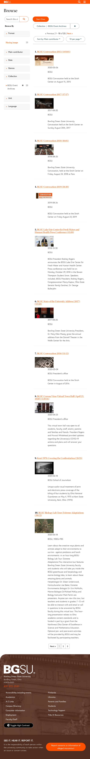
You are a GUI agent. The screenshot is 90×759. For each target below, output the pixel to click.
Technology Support (56, 710)
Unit (10, 98)
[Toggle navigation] (84, 2)
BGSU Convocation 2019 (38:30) (53, 186)
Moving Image (12, 42)
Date (10, 60)
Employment (11, 714)
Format (11, 33)
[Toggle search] (79, 2)
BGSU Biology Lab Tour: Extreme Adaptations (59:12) (59, 514)
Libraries (52, 697)
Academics (10, 697)
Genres (11, 68)
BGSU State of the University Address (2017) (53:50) (57, 302)
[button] (40, 2)
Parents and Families (57, 701)
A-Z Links (10, 701)
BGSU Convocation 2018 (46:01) (53, 140)
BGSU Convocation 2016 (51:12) (53, 353)
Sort (47, 39)
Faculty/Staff (11, 719)
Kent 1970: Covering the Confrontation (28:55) (59, 458)
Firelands (52, 692)
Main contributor (15, 52)
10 (75, 39)
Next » (70, 33)
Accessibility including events (18, 692)
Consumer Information (15, 710)
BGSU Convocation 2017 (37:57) (53, 94)
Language (12, 106)
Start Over (40, 19)
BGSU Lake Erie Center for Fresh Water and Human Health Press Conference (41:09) (57, 231)
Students (52, 706)
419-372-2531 (11, 686)
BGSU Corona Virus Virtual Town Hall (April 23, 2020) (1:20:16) (59, 397)
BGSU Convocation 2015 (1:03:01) (53, 51)
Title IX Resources (56, 714)
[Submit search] (24, 19)
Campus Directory (13, 706)
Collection (12, 76)
